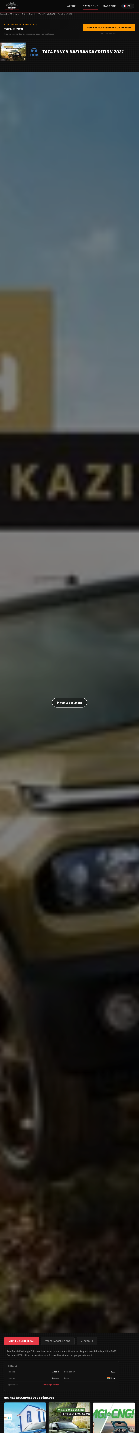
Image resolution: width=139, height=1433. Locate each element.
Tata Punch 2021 (46, 14)
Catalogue (90, 6)
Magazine (110, 6)
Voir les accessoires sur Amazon (109, 27)
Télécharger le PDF (57, 1341)
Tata (24, 14)
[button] (69, 702)
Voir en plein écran (21, 1341)
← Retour (87, 1341)
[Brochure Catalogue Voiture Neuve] (12, 6)
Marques (14, 14)
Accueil (72, 6)
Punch (32, 14)
